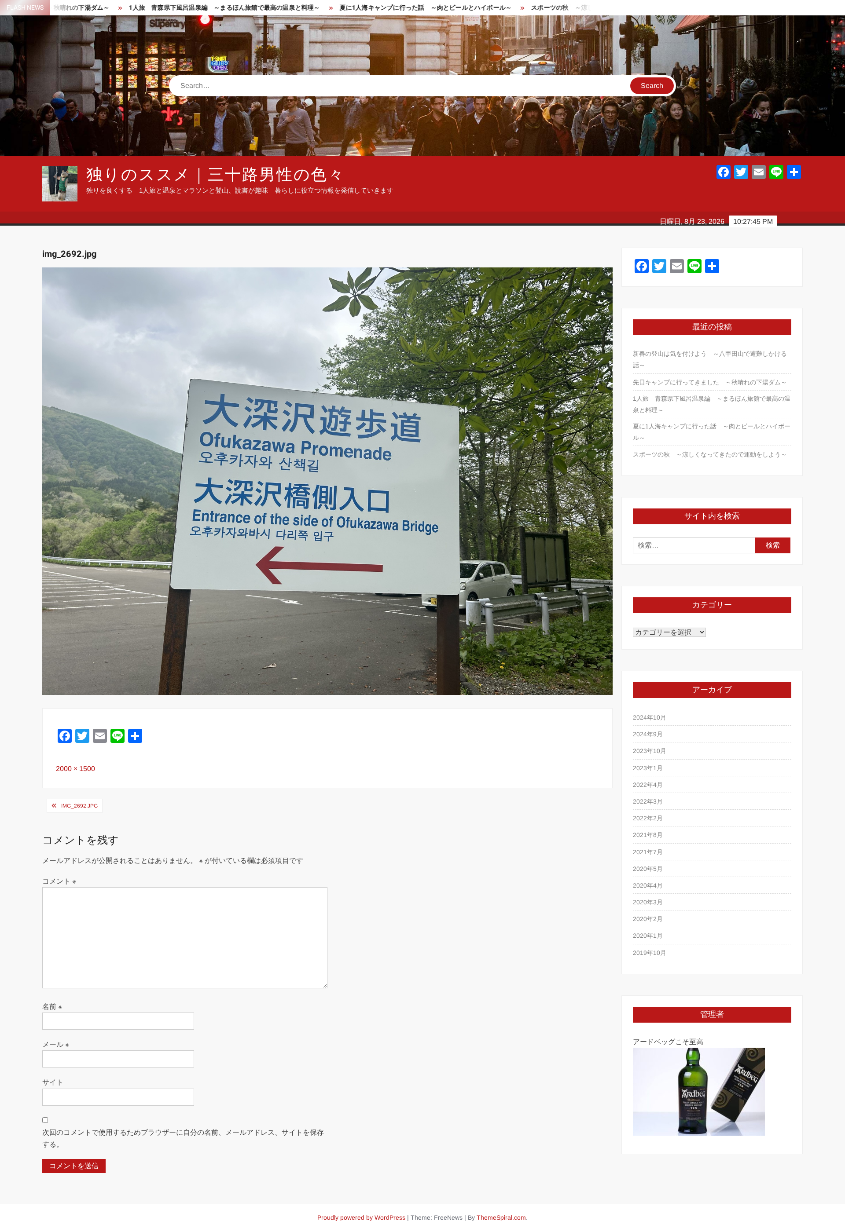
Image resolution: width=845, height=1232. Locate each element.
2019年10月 (649, 952)
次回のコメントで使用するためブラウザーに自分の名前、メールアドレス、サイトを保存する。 (183, 1138)
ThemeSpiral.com (501, 1217)
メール (55, 1044)
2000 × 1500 (75, 768)
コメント (59, 881)
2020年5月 (648, 868)
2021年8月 (648, 834)
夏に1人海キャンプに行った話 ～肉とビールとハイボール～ (342, 7)
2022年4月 (648, 784)
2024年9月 (648, 734)
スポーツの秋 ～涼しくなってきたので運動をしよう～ (526, 7)
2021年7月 (648, 851)
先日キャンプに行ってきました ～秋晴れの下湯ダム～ (710, 382)
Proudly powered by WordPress (361, 1217)
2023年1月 (648, 767)
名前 (52, 1006)
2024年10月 (649, 717)
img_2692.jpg (79, 806)
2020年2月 (648, 918)
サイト (52, 1082)
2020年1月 (648, 935)
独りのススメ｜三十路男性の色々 (215, 174)
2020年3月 (648, 902)
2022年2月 (648, 818)
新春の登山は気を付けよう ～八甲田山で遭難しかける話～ (710, 359)
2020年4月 (648, 885)
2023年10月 (649, 750)
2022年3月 (648, 801)
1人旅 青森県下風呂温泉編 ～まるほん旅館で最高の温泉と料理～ (141, 7)
